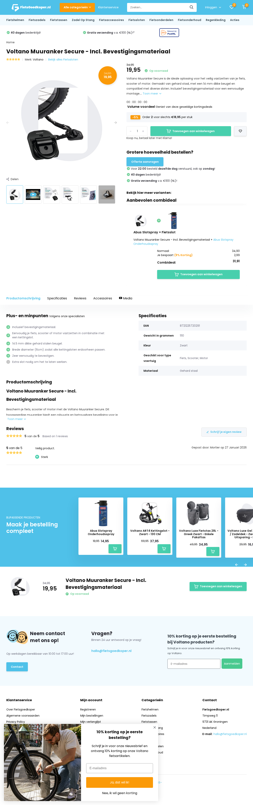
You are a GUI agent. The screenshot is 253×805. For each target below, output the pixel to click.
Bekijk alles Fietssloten (63, 59)
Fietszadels (37, 20)
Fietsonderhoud (189, 20)
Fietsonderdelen (161, 20)
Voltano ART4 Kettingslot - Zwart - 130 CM (150, 532)
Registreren (88, 709)
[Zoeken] (192, 7)
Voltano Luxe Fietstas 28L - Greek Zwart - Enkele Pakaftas (198, 534)
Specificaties (57, 298)
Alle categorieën (76, 7)
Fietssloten (136, 20)
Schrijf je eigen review (226, 432)
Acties (234, 20)
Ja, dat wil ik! (119, 782)
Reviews (80, 298)
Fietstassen (58, 20)
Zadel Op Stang (83, 20)
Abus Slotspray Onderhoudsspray (101, 532)
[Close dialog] (154, 727)
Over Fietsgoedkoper (20, 709)
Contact (17, 667)
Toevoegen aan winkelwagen (193, 131)
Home (10, 42)
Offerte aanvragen (145, 162)
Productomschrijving (23, 298)
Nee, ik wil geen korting (119, 793)
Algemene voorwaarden (23, 716)
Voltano (38, 59)
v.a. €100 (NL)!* (34, 33)
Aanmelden (232, 664)
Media (127, 298)
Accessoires (102, 298)
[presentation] (7, 123)
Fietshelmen (15, 20)
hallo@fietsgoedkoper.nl (111, 651)
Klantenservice (108, 7)
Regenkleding (216, 20)
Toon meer (151, 94)
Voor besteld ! (191, 33)
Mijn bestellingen (91, 716)
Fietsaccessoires (111, 20)
